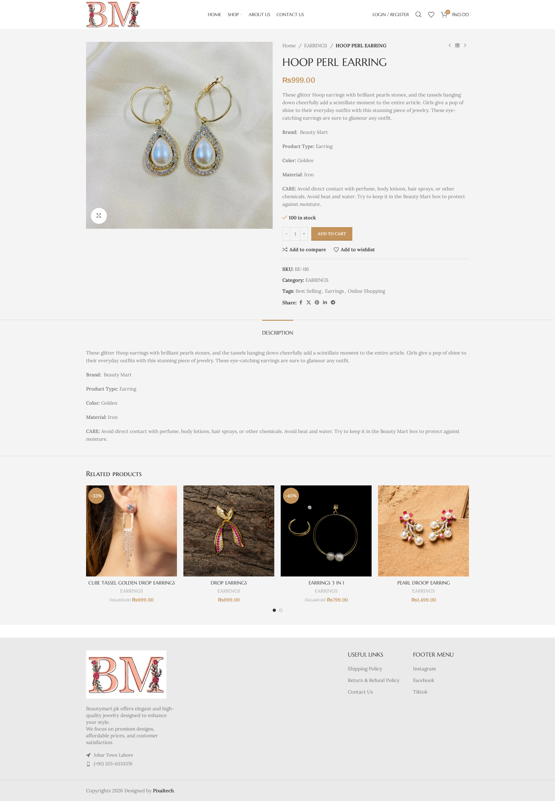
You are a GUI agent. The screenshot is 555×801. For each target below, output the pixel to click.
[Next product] (465, 46)
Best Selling (308, 291)
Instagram (424, 669)
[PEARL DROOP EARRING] (423, 530)
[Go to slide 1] (274, 610)
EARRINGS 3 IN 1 (326, 583)
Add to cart (332, 233)
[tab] (277, 329)
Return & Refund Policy (374, 680)
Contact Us (360, 692)
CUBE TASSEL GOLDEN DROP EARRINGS (131, 583)
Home (289, 45)
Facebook (423, 680)
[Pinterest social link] (317, 302)
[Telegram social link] (333, 302)
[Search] (418, 14)
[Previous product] (450, 46)
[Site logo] (112, 14)
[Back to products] (457, 46)
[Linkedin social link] (325, 302)
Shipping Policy (365, 669)
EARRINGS (315, 45)
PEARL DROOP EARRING (423, 583)
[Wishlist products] (431, 14)
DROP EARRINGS (229, 583)
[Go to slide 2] (280, 610)
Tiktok (420, 692)
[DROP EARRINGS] (228, 530)
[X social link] (308, 302)
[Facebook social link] (300, 302)
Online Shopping (366, 291)
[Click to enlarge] (99, 216)
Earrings (334, 291)
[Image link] (126, 674)
